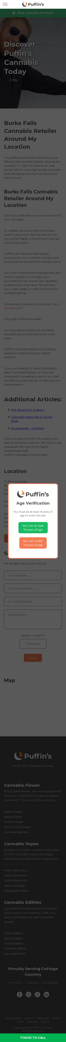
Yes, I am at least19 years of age (33, 527)
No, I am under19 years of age (33, 543)
